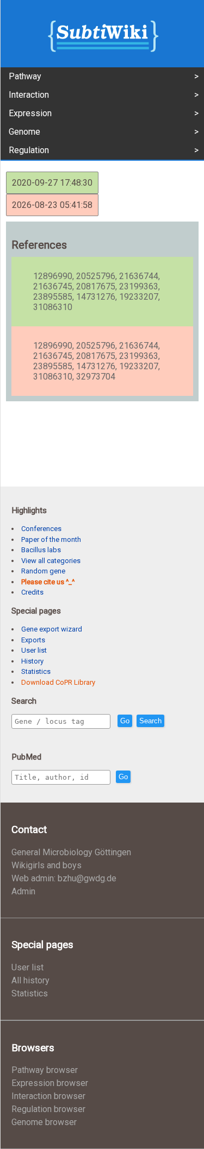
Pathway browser (44, 1070)
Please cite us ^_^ (48, 582)
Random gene (43, 571)
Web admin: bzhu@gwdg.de (63, 878)
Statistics (36, 671)
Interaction (29, 95)
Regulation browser (48, 1109)
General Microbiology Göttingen (71, 852)
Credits (32, 592)
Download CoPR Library (58, 682)
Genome (24, 132)
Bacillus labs (41, 550)
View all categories (51, 561)
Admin (23, 891)
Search (150, 721)
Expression (30, 113)
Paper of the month (51, 539)
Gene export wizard (51, 629)
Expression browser (49, 1083)
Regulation (29, 150)
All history (30, 980)
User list (34, 650)
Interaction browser (48, 1096)
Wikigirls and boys (46, 865)
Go (124, 721)
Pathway (25, 76)
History (32, 661)
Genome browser (44, 1122)
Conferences (41, 529)
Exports (33, 640)
